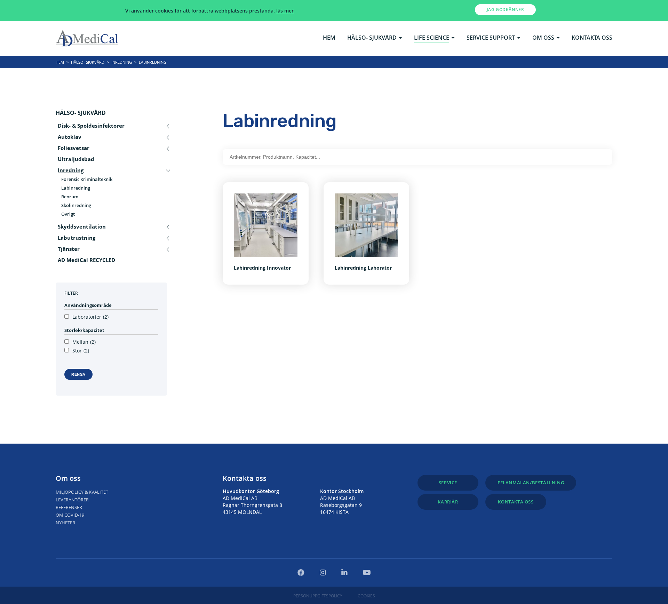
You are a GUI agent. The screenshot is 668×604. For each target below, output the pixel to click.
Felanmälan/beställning (531, 482)
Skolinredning (76, 205)
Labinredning (75, 188)
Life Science (431, 38)
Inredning (121, 62)
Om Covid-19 (70, 515)
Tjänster (69, 249)
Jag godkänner (505, 10)
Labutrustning (76, 237)
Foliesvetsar (73, 148)
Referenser (69, 507)
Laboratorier (90, 317)
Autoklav (69, 137)
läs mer (285, 10)
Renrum (69, 196)
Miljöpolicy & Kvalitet (82, 492)
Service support (491, 38)
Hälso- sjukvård (372, 38)
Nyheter (65, 522)
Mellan (84, 342)
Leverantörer (72, 499)
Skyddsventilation (82, 226)
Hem (329, 38)
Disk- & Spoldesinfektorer (91, 125)
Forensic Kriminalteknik (86, 179)
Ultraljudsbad (76, 159)
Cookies (366, 596)
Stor (80, 350)
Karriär (448, 502)
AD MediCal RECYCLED (86, 260)
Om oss (543, 38)
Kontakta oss (592, 38)
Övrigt (68, 214)
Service (448, 482)
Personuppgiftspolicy (317, 596)
